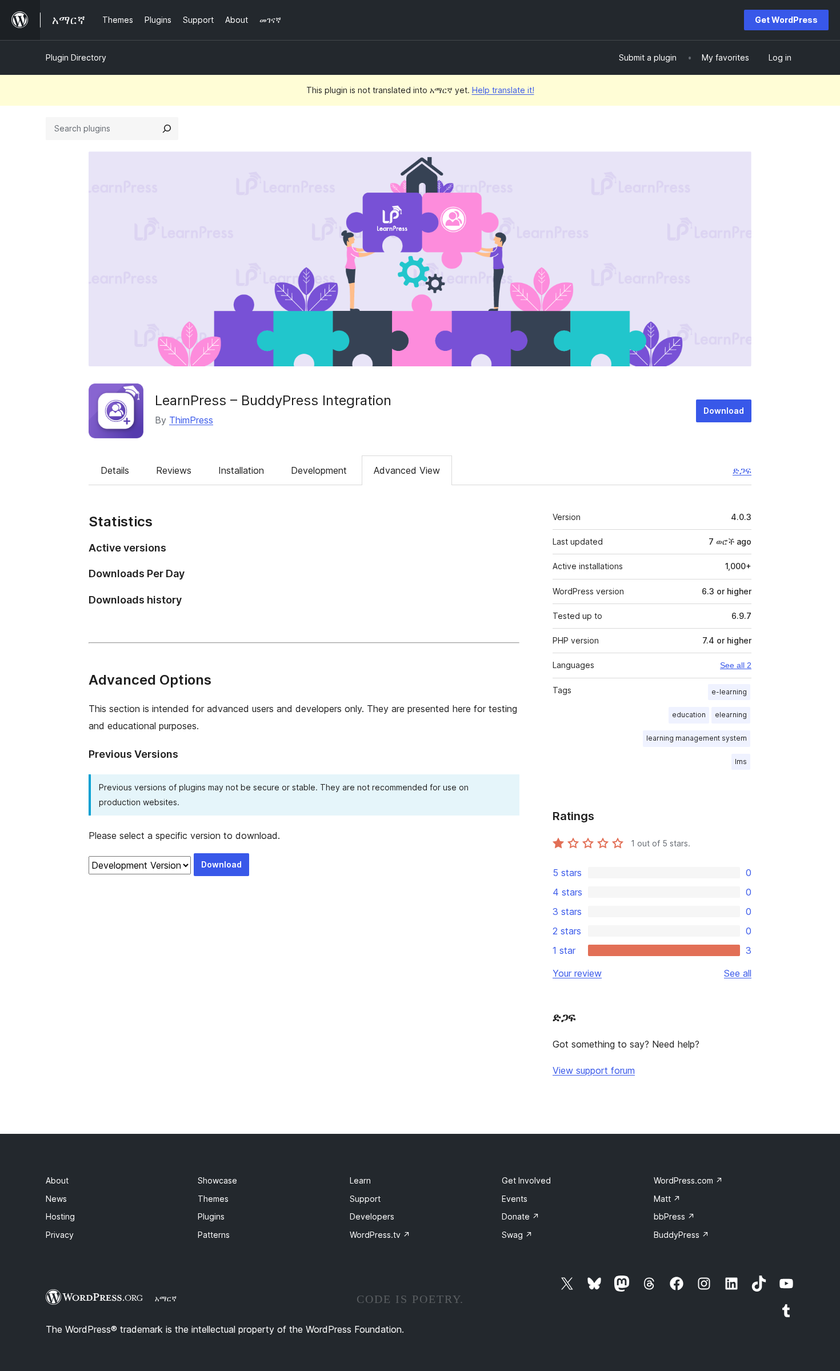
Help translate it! (503, 90)
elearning (731, 714)
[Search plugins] (166, 128)
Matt (667, 1199)
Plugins (211, 1216)
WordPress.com (688, 1180)
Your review (577, 973)
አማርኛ (166, 1298)
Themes (213, 1199)
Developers (372, 1216)
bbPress (674, 1216)
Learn (360, 1180)
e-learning (729, 692)
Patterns (214, 1235)
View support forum (594, 1070)
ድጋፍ (742, 470)
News (56, 1199)
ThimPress (191, 420)
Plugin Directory (76, 57)
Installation (241, 470)
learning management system (696, 738)
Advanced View (407, 470)
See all (737, 973)
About (57, 1180)
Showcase (217, 1180)
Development (319, 470)
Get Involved (526, 1180)
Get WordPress (786, 20)
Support (365, 1199)
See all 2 (735, 665)
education (689, 714)
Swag (517, 1235)
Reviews (173, 470)
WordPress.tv (380, 1235)
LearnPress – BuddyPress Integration (273, 400)
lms (741, 761)
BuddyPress (681, 1235)
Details (115, 470)
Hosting (60, 1216)
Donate (520, 1216)
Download (723, 410)
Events (514, 1199)
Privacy (60, 1235)
